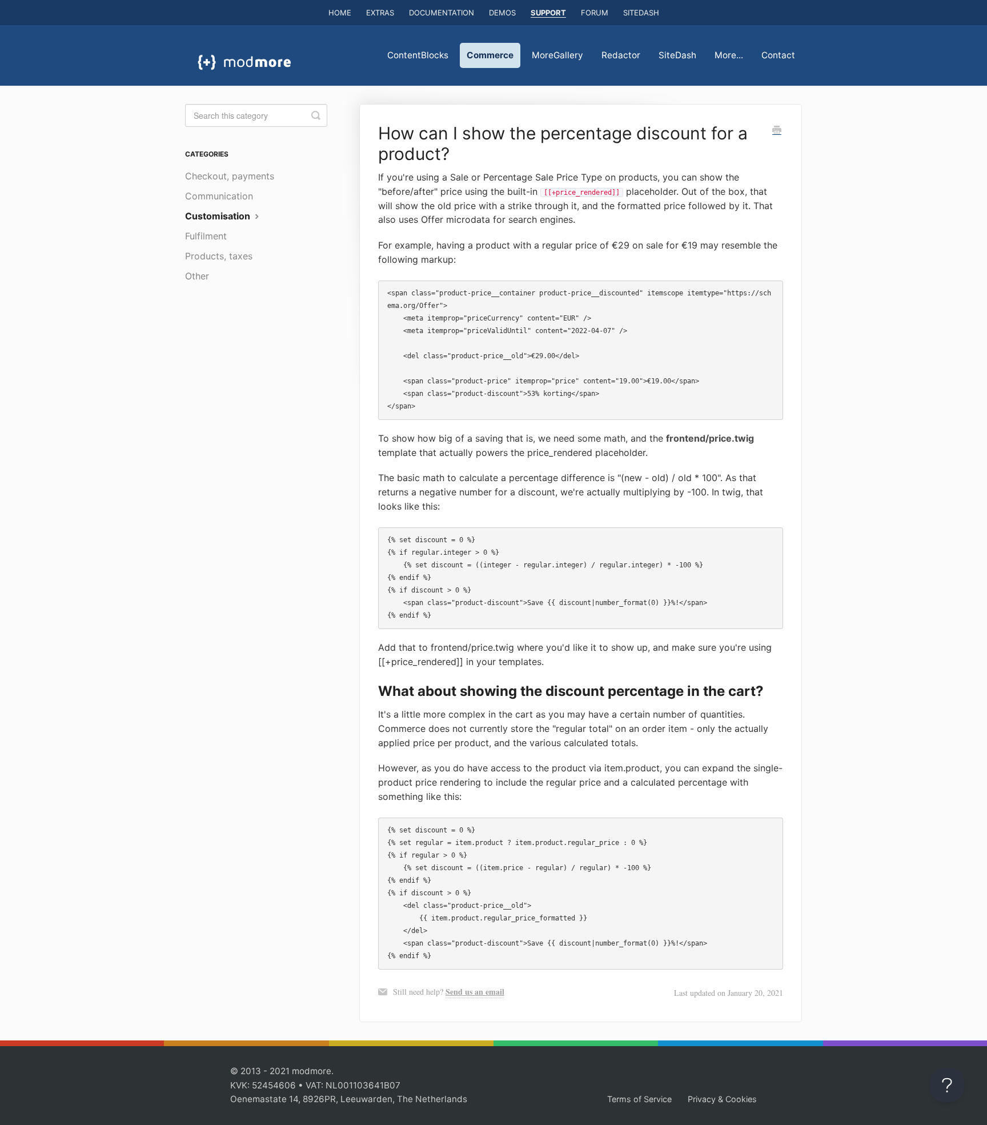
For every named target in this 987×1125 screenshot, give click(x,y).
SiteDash (641, 12)
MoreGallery (557, 55)
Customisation (218, 216)
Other (197, 276)
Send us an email (475, 992)
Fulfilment (206, 236)
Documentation (441, 12)
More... (729, 55)
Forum (594, 12)
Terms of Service (639, 1099)
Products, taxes (218, 256)
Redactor (620, 55)
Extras (380, 12)
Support (548, 12)
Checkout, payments (229, 176)
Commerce (490, 55)
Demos (502, 12)
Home (339, 12)
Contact (778, 55)
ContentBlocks (417, 55)
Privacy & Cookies (722, 1099)
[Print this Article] (776, 131)
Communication (219, 196)
